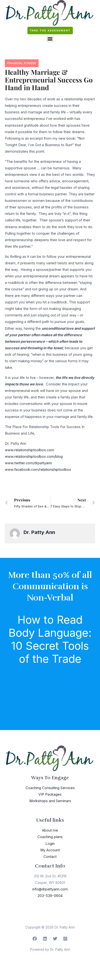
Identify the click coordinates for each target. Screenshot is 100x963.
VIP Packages (50, 794)
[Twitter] (55, 938)
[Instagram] (65, 938)
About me (50, 830)
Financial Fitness (21, 63)
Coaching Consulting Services (50, 788)
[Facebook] (35, 938)
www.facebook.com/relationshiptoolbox (38, 469)
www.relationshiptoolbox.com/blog (34, 456)
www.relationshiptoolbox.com (29, 450)
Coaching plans (50, 837)
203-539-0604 (50, 896)
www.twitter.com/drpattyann (28, 463)
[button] (50, 38)
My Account (50, 850)
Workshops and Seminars (50, 801)
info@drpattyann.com (50, 889)
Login (50, 843)
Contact (50, 856)
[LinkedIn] (45, 938)
